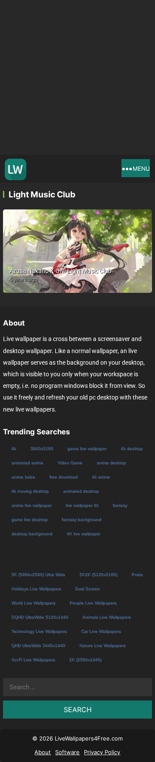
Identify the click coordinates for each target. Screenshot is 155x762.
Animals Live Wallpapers (106, 617)
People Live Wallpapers (92, 602)
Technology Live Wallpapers (39, 631)
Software (67, 752)
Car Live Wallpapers (101, 631)
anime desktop (111, 462)
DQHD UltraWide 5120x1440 (39, 617)
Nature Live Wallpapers (102, 645)
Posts (137, 574)
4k (13, 448)
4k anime (101, 476)
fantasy (119, 505)
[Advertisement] (77, 77)
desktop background (31, 533)
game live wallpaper (86, 448)
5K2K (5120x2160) (98, 574)
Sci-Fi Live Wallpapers (33, 659)
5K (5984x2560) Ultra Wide (38, 574)
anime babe (23, 476)
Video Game (69, 462)
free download (63, 476)
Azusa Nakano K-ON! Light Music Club (60, 270)
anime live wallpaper (31, 505)
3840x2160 (41, 448)
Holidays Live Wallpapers (36, 588)
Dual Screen (87, 588)
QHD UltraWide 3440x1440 (38, 645)
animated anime (27, 462)
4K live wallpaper (83, 533)
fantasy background (81, 519)
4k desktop (132, 448)
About (42, 752)
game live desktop (29, 519)
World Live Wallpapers (33, 602)
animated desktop (81, 491)
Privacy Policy (102, 752)
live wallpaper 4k (81, 505)
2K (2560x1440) (85, 659)
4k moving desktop (30, 491)
